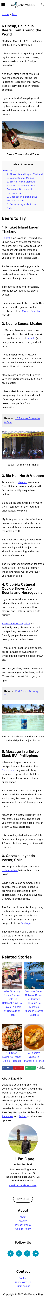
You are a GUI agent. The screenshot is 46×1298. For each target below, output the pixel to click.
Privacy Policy (23, 1224)
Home (5, 14)
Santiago (25, 923)
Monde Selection (31, 311)
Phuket (6, 238)
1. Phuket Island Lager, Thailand (25, 174)
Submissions (23, 1286)
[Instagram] (19, 1253)
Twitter (23, 1116)
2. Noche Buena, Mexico (20, 178)
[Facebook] (10, 1253)
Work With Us (23, 1282)
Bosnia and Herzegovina (16, 623)
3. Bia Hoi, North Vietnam (21, 181)
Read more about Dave (22, 1185)
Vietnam (22, 482)
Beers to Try (10, 170)
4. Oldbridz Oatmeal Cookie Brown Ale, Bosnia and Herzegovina (22, 189)
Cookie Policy (23, 1228)
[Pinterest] (27, 1253)
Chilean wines (10, 870)
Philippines (8, 770)
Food (14, 14)
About (23, 1217)
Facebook (7, 1116)
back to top (23, 1198)
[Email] (36, 1253)
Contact (23, 1278)
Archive (23, 1220)
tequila (31, 338)
